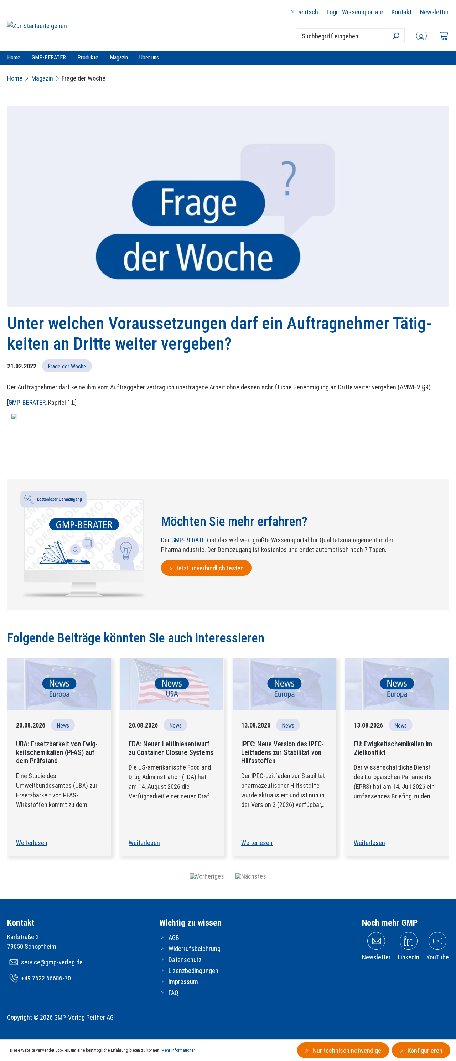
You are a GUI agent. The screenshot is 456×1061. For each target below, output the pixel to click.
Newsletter (434, 12)
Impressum (183, 981)
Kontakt (401, 12)
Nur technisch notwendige (346, 1050)
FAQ (173, 993)
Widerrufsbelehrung (195, 948)
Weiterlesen (31, 843)
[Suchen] (396, 36)
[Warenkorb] (443, 35)
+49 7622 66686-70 (46, 978)
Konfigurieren (424, 1050)
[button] (207, 876)
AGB (174, 937)
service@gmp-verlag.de (52, 962)
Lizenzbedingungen (193, 970)
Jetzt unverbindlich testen (209, 568)
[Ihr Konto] (421, 36)
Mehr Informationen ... (180, 1050)
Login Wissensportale (355, 12)
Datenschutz (185, 959)
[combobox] (350, 36)
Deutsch (306, 12)
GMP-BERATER (27, 402)
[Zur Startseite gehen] (37, 25)
